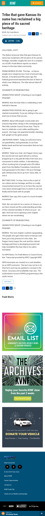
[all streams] (42, 513)
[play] (3, 513)
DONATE (38, 3)
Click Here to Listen (22, 398)
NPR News (7, 281)
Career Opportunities (11, 480)
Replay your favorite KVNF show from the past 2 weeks (22, 392)
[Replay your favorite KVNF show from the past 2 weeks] (22, 370)
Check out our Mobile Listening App (15, 494)
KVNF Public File (9, 489)
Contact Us (7, 485)
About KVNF (8, 476)
